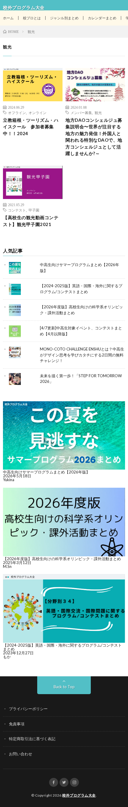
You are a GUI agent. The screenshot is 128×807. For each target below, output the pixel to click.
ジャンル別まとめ (64, 18)
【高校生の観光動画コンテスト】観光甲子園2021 (30, 221)
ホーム (8, 18)
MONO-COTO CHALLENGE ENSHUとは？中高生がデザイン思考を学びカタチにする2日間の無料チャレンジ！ (82, 355)
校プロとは (32, 18)
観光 (98, 112)
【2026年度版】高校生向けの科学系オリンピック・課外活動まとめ (62, 558)
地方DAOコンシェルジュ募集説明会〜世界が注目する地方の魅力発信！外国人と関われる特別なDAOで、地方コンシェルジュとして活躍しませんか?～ (93, 136)
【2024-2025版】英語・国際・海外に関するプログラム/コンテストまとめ (62, 647)
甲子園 (34, 210)
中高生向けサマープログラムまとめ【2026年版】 (46, 472)
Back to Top (64, 686)
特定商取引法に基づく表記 (32, 738)
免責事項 (16, 723)
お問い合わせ (20, 753)
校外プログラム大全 (79, 795)
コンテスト (17, 210)
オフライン (17, 112)
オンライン (37, 112)
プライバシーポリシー (28, 708)
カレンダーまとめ (102, 18)
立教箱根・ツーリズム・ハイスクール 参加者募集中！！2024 (30, 126)
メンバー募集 (81, 112)
